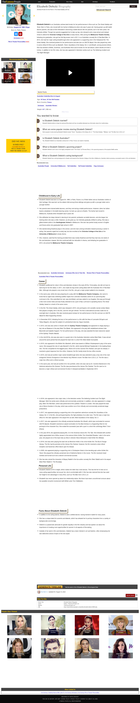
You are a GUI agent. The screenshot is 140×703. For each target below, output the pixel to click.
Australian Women (51, 105)
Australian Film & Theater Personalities (51, 276)
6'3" (44, 109)
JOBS (96, 699)
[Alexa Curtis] (9, 78)
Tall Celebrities (71, 166)
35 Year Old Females (53, 99)
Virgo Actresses (99, 166)
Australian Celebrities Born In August (48, 96)
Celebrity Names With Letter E (56, 692)
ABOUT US (92, 699)
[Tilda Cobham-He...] (26, 67)
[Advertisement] (66, 17)
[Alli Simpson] (9, 67)
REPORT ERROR (130, 595)
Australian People (43, 166)
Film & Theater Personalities (17, 42)
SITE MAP (58, 699)
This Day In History (48, 699)
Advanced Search (103, 9)
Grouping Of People (67, 696)
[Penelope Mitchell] (26, 78)
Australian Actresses (57, 273)
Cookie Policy (65, 699)
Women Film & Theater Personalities (98, 273)
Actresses (17, 38)
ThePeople (11, 1)
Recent (76, 696)
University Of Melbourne (58, 166)
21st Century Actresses (71, 692)
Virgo (27, 27)
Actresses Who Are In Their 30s (75, 273)
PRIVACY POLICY (75, 699)
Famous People (64, 701)
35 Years (43, 99)
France (49, 102)
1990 (23, 27)
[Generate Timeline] (50, 586)
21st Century (44, 692)
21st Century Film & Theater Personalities (88, 692)
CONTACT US (84, 699)
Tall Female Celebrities (85, 166)
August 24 (17, 27)
